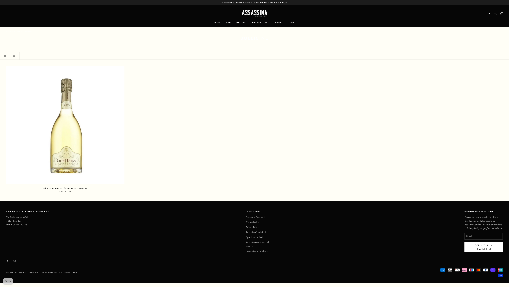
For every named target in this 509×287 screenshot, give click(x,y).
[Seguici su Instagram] (14, 260)
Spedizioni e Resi (254, 237)
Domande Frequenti (255, 217)
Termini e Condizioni (256, 232)
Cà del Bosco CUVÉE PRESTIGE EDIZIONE (65, 188)
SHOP (228, 22)
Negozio (18, 31)
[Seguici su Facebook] (7, 260)
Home (217, 22)
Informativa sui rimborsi (257, 251)
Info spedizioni (259, 22)
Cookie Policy (252, 222)
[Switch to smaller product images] (9, 56)
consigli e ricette (284, 22)
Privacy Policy (252, 227)
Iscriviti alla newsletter (483, 247)
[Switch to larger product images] (5, 56)
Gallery (240, 22)
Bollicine (29, 31)
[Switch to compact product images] (14, 56)
